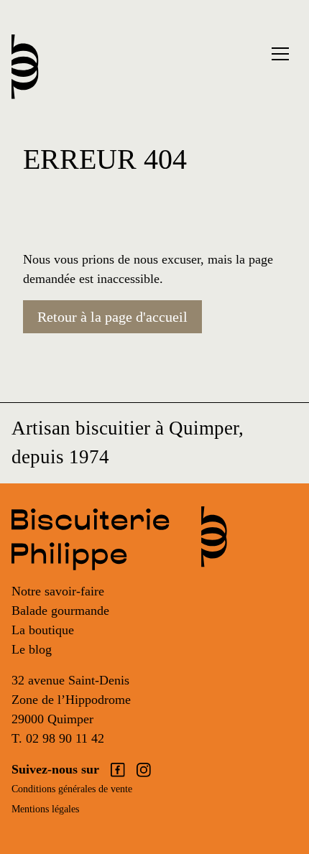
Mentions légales (45, 809)
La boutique (42, 630)
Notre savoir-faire (57, 591)
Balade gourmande (60, 610)
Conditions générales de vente (71, 789)
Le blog (31, 649)
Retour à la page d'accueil (112, 317)
